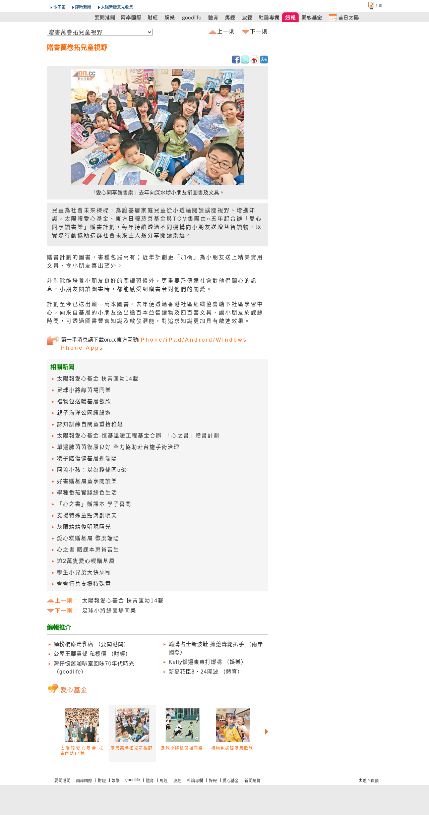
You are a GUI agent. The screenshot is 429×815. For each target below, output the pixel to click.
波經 (177, 780)
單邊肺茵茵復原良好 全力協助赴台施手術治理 (118, 447)
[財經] (153, 17)
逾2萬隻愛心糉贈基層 (86, 561)
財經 (102, 780)
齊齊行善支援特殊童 (84, 584)
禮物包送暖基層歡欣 (84, 401)
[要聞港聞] (105, 17)
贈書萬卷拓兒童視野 (132, 748)
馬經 (164, 780)
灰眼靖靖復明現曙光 (84, 527)
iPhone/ (152, 340)
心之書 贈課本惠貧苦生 (88, 549)
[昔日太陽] (343, 17)
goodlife (132, 779)
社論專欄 (195, 780)
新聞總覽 (252, 780)
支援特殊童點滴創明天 (87, 515)
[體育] (213, 17)
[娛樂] (170, 17)
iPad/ (175, 340)
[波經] (247, 17)
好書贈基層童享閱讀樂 (87, 481)
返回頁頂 (371, 780)
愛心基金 (231, 780)
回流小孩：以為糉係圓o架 (92, 470)
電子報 (59, 7)
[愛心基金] (312, 17)
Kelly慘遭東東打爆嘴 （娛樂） (208, 662)
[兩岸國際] (131, 17)
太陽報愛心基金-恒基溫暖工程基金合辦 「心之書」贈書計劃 (138, 436)
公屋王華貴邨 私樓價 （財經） (92, 654)
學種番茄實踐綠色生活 (87, 493)
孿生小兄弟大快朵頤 (84, 572)
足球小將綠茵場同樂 (84, 390)
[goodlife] (192, 17)
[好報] (290, 17)
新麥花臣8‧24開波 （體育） (206, 672)
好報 (213, 780)
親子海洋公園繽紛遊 (84, 413)
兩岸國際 (84, 780)
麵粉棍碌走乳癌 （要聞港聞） (91, 644)
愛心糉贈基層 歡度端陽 (88, 538)
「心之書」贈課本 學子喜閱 (94, 504)
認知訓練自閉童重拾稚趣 (90, 424)
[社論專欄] (269, 17)
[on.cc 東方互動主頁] (369, 5)
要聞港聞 (62, 780)
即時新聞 (83, 7)
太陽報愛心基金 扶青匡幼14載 (98, 379)
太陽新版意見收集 (117, 7)
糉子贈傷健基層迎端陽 (87, 458)
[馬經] (230, 17)
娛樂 (116, 780)
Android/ (200, 340)
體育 (150, 780)
